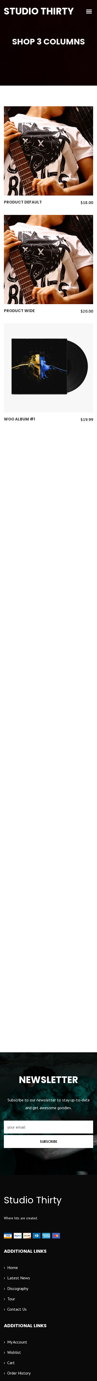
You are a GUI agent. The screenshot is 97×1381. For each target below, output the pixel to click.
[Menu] (89, 11)
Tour (11, 1298)
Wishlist (14, 1352)
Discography (17, 1288)
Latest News (18, 1277)
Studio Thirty (39, 11)
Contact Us (17, 1309)
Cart (11, 1362)
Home (12, 1267)
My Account (17, 1342)
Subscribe (48, 1141)
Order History (19, 1373)
